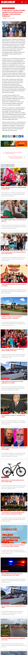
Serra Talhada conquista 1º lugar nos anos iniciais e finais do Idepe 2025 (13, 220)
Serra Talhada (11, 8)
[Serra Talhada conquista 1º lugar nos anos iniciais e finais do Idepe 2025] (14, 209)
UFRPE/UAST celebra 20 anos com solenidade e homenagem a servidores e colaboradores (11, 317)
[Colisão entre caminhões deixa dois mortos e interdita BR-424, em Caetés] (14, 628)
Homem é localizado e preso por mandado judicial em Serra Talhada (13, 606)
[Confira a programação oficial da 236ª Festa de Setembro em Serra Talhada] (14, 274)
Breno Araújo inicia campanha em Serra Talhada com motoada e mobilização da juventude (12, 350)
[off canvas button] (22, 2)
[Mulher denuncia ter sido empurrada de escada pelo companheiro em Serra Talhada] (14, 371)
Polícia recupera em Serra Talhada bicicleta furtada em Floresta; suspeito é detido (12, 481)
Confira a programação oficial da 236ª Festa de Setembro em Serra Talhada (13, 285)
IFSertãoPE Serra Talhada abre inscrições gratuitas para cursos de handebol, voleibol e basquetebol (13, 545)
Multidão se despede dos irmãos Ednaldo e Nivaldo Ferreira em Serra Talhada (13, 448)
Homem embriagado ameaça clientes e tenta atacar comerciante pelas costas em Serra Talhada (11, 574)
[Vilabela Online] (8, 2)
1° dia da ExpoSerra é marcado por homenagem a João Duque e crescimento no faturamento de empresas (12, 513)
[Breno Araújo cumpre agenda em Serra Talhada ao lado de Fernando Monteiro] (14, 177)
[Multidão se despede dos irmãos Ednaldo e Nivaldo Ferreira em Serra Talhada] (14, 437)
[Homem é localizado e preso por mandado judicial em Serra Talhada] (14, 595)
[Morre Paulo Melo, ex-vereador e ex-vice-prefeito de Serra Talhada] (14, 404)
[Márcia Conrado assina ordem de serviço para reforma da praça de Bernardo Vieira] (14, 241)
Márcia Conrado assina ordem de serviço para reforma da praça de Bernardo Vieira (13, 252)
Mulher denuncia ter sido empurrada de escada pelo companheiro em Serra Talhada (12, 382)
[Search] (25, 2)
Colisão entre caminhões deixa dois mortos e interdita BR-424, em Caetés (13, 639)
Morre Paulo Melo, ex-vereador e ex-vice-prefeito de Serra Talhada (13, 416)
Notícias (4, 8)
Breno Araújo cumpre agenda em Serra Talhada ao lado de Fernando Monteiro (13, 188)
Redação (4, 18)
